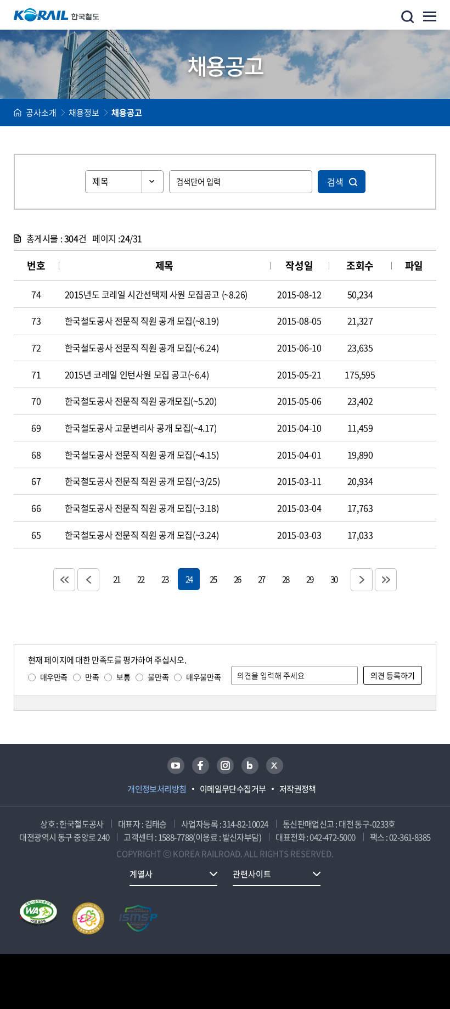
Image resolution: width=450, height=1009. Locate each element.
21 (116, 579)
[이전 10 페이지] (88, 579)
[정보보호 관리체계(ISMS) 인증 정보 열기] (138, 918)
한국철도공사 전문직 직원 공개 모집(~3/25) (142, 480)
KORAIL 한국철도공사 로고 (56, 14)
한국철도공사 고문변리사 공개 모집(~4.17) (141, 427)
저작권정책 (297, 789)
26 (237, 579)
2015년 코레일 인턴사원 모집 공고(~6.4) (137, 374)
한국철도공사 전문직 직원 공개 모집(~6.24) (142, 347)
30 (333, 579)
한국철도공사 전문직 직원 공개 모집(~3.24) (142, 534)
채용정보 (84, 112)
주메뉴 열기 (429, 16)
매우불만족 (203, 676)
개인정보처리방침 (157, 789)
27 (261, 579)
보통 (123, 676)
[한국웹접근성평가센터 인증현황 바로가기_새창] (38, 918)
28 (285, 579)
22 (140, 579)
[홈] (17, 112)
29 (309, 579)
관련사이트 (252, 874)
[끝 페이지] (386, 579)
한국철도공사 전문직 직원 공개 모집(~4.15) (142, 454)
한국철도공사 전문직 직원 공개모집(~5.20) (141, 400)
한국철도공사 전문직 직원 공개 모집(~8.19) (142, 320)
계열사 (141, 874)
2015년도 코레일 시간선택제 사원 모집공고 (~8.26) (156, 294)
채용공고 (126, 112)
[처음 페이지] (64, 579)
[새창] (175, 765)
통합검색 (407, 16)
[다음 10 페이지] (362, 579)
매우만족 (54, 676)
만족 (92, 676)
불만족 (158, 676)
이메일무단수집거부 (233, 789)
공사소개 (41, 112)
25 (213, 579)
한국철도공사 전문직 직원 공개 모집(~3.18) (142, 507)
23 (164, 579)
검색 (335, 181)
